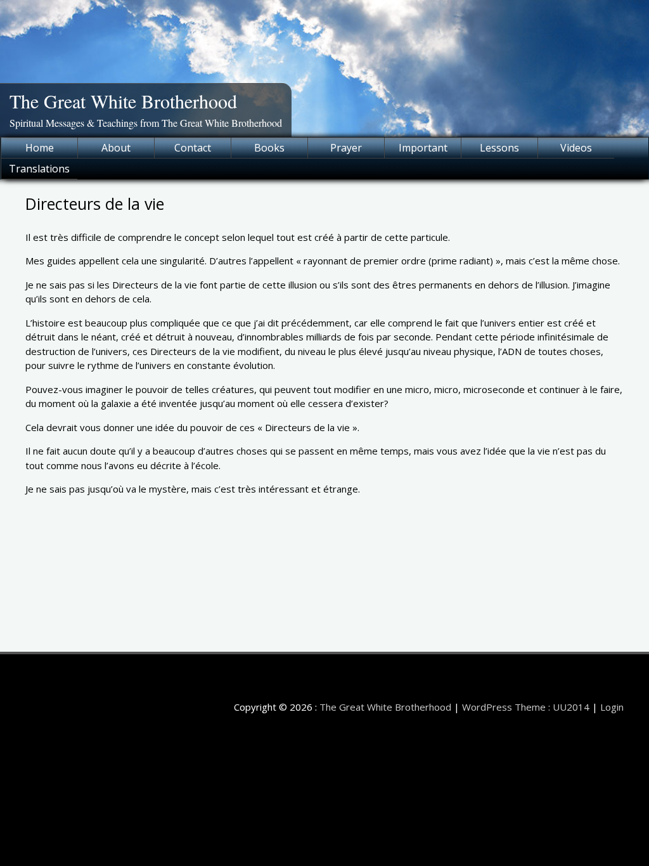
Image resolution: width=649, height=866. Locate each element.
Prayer (346, 148)
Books (269, 148)
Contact (192, 148)
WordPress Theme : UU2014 (525, 707)
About (116, 148)
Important (423, 148)
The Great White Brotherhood (123, 100)
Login (612, 707)
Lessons (499, 148)
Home (39, 148)
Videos (576, 148)
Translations (39, 169)
